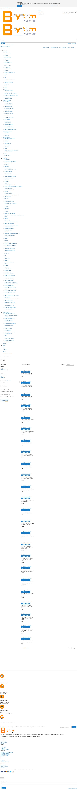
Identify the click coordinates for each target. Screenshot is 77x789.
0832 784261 (8, 7)
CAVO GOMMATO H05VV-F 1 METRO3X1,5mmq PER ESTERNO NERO (27, 606)
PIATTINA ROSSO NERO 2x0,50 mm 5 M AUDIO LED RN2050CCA (27, 489)
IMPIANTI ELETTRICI (7, 356)
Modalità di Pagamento (5, 753)
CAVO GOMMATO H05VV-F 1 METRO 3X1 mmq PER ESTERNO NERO (27, 642)
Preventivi (2, 743)
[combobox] (69, 12)
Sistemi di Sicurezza (4, 766)
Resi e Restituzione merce (5, 754)
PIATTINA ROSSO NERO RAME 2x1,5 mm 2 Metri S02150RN (26, 397)
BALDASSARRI (4, 374)
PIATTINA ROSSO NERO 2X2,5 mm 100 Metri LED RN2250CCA (27, 524)
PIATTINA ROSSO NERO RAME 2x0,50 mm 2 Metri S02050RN (26, 466)
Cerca (39, 10)
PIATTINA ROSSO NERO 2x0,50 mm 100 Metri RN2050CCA (27, 501)
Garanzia (2, 756)
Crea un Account (70, 47)
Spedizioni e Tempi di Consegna (7, 752)
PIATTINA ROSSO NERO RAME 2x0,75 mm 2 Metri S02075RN (26, 443)
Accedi (60, 47)
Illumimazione (3, 765)
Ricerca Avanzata (4, 742)
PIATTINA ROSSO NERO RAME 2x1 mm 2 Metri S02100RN (27, 420)
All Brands (9, 380)
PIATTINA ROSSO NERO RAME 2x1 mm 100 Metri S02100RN (27, 432)
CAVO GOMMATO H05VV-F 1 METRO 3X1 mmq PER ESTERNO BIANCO (27, 630)
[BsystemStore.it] (19, 23)
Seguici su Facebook (5, 749)
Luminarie (2, 760)
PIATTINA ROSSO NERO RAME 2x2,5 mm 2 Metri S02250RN (26, 374)
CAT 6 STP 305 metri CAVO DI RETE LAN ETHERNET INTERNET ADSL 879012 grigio (27, 583)
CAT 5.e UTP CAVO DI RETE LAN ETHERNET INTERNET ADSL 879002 (27, 559)
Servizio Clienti (3, 7)
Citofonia (2, 762)
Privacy (2, 757)
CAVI (2, 376)
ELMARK (3, 377)
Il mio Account (46, 47)
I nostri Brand (3, 741)
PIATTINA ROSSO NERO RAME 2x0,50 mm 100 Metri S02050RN (27, 478)
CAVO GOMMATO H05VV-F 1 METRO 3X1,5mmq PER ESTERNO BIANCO (27, 618)
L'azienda (2, 739)
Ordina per (63, 364)
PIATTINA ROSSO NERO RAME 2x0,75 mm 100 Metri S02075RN (27, 455)
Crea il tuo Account (10, 44)
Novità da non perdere (5, 761)
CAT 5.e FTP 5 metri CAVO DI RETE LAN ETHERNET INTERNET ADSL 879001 (27, 571)
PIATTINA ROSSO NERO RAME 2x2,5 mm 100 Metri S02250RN (27, 386)
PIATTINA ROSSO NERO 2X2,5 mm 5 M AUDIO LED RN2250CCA (27, 512)
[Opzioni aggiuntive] (5, 401)
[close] (1, 0)
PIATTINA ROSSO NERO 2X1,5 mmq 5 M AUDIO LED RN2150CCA (27, 535)
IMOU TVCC (3, 764)
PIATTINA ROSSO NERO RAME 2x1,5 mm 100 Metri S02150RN (27, 409)
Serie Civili (3, 767)
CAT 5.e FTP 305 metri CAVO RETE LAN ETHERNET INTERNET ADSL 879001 (27, 595)
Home (1, 356)
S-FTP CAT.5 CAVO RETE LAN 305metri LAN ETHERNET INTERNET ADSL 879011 (27, 547)
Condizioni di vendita (5, 755)
